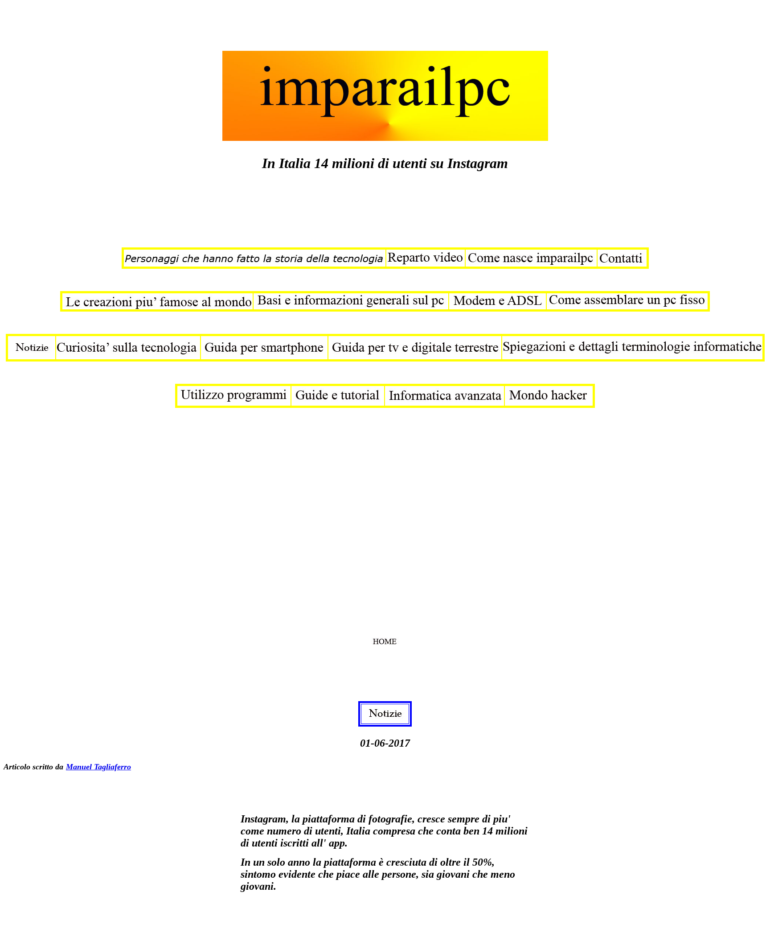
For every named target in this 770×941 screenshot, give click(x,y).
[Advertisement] (166, 24)
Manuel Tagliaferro (98, 766)
